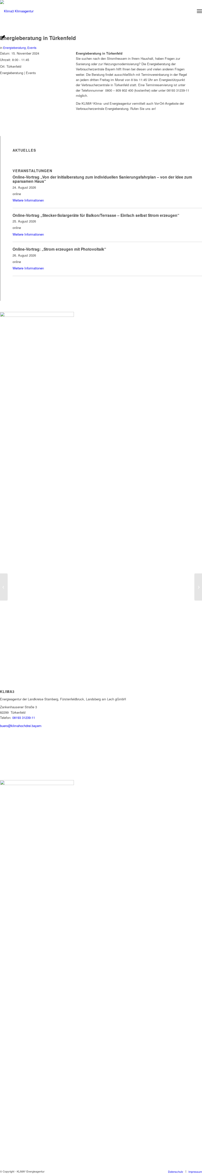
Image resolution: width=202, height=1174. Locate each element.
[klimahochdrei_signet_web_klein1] (17, 11)
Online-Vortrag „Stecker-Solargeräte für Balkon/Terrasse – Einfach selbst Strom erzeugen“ (96, 215)
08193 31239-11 (23, 717)
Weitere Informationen (28, 200)
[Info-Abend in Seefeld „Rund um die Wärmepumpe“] (4, 587)
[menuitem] (199, 11)
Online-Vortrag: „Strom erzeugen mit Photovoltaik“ (59, 249)
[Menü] (199, 11)
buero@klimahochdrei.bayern (20, 725)
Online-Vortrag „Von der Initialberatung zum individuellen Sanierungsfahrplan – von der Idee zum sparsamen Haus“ (102, 179)
